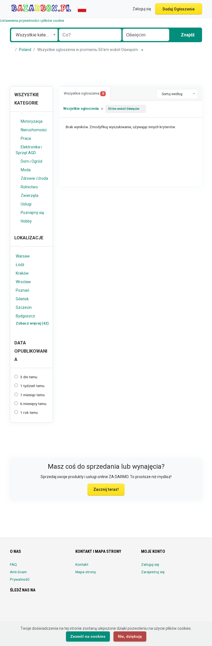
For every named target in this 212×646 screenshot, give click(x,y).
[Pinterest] (44, 606)
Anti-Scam (18, 572)
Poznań (22, 290)
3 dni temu (28, 377)
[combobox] (34, 35)
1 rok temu (29, 412)
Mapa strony (85, 572)
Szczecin (24, 307)
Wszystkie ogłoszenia (84, 93)
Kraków (22, 273)
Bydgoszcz (25, 316)
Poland (25, 49)
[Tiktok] (52, 606)
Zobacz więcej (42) (32, 323)
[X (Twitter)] (21, 606)
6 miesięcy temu (33, 403)
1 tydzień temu (32, 386)
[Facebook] (13, 606)
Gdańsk (22, 299)
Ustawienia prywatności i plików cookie (32, 20)
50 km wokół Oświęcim (123, 109)
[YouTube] (59, 606)
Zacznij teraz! (106, 489)
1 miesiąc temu (32, 395)
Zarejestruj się (153, 572)
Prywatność (20, 579)
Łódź (20, 264)
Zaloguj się (150, 564)
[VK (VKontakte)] (13, 617)
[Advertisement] (106, 69)
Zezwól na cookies (87, 636)
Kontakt (81, 564)
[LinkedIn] (36, 606)
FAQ (13, 564)
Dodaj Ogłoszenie (179, 9)
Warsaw (23, 256)
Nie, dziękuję (130, 636)
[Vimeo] (67, 606)
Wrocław (23, 282)
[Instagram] (28, 606)
